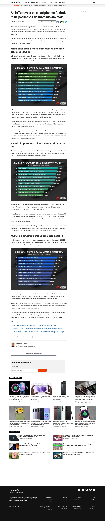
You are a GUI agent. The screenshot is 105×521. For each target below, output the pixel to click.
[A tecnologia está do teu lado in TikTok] (90, 490)
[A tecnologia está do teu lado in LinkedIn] (94, 490)
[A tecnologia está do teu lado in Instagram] (83, 490)
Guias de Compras (35, 2)
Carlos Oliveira (14, 21)
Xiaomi (65, 497)
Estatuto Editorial (62, 506)
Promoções (26, 2)
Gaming (93, 501)
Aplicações (49, 499)
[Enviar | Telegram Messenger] (66, 22)
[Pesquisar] (89, 2)
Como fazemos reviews (61, 510)
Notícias (50, 2)
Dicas (55, 2)
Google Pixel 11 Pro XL (26, 5)
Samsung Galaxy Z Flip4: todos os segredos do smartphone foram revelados (37, 328)
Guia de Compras (62, 501)
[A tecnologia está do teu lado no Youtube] (86, 490)
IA (66, 499)
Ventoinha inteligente (60, 5)
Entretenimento (77, 499)
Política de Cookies (76, 508)
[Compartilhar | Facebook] (58, 22)
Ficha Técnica (63, 508)
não (31, 337)
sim (26, 337)
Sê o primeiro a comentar (34, 353)
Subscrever (42, 370)
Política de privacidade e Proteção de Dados (45, 507)
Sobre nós (50, 509)
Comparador (62, 2)
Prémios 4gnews (91, 508)
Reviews (44, 2)
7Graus (18, 506)
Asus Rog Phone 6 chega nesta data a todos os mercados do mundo (35, 325)
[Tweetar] (61, 22)
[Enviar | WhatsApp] (63, 22)
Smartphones (49, 497)
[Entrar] (94, 2)
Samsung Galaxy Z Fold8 (40, 5)
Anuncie (93, 506)
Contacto (79, 510)
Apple (51, 501)
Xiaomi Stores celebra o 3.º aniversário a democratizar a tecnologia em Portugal (38, 332)
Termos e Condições (76, 506)
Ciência (79, 497)
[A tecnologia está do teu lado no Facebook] (79, 490)
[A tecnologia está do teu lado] (16, 2)
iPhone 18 (50, 5)
